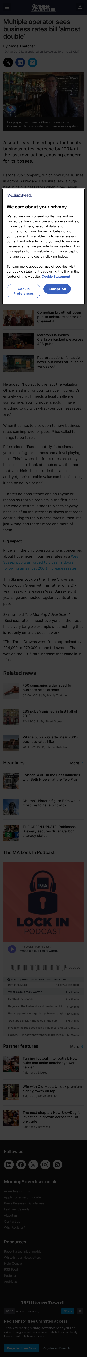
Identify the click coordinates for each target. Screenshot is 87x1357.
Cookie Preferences (24, 291)
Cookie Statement (56, 276)
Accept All (57, 289)
